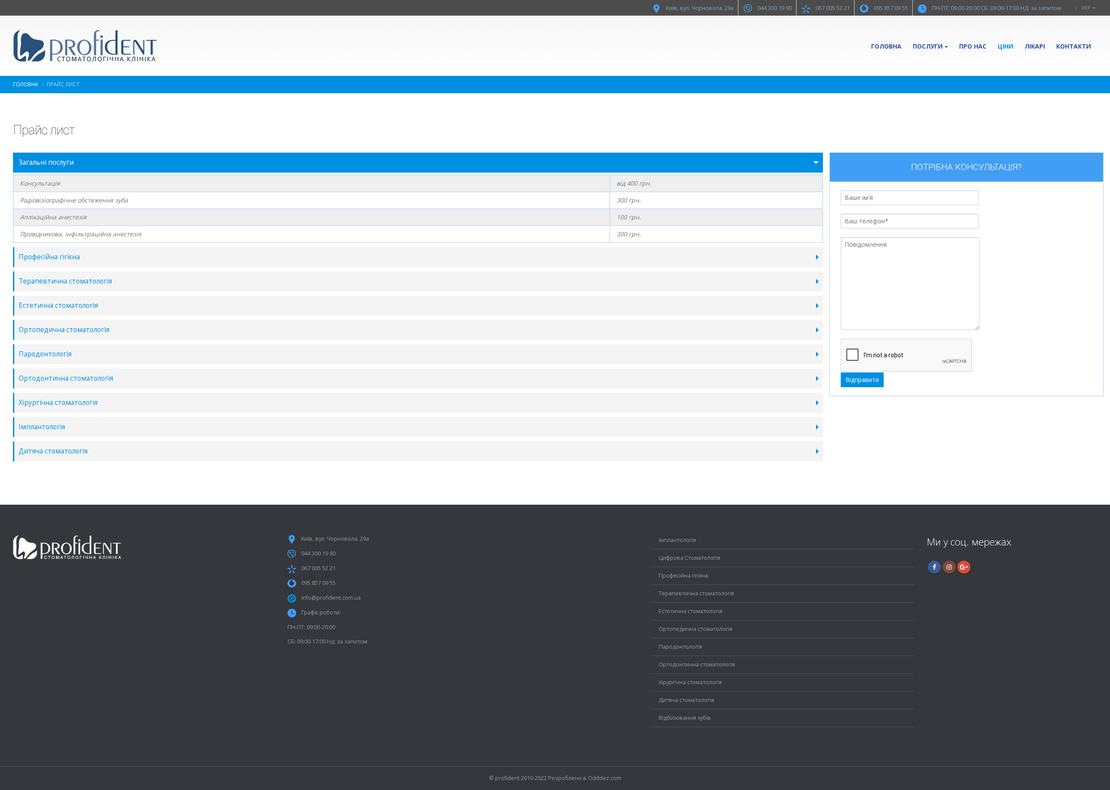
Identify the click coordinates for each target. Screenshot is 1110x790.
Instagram (949, 567)
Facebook (934, 567)
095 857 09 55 (891, 8)
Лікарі (1035, 46)
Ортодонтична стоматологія (66, 378)
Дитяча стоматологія (53, 451)
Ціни (1005, 46)
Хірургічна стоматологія (58, 402)
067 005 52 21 (833, 8)
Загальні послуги (46, 162)
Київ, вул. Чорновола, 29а (700, 8)
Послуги (928, 46)
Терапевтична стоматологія (65, 281)
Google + (963, 567)
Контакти (1073, 46)
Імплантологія (42, 426)
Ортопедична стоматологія (64, 329)
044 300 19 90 (774, 8)
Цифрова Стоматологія (689, 557)
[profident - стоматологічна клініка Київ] (85, 45)
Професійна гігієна (49, 256)
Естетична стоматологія (58, 305)
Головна (886, 46)
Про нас (972, 46)
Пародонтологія (45, 354)
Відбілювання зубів (685, 717)
